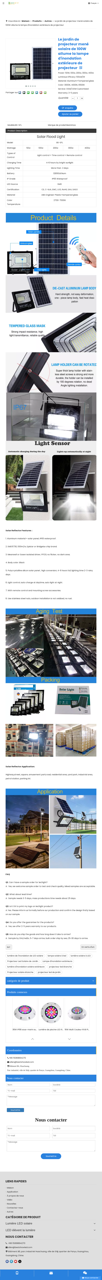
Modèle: (11, 125)
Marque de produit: (57, 125)
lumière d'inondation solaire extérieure (26, 966)
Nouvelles (11, 1203)
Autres (10, 1211)
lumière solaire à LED (81, 955)
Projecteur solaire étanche (20, 972)
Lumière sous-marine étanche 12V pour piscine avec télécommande (77, 1029)
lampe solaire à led (57, 955)
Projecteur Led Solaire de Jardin (22, 961)
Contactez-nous (15, 1207)
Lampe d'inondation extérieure (57, 961)
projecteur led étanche (60, 966)
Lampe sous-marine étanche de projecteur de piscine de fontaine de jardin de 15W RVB (24, 1029)
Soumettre (15, 1110)
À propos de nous (15, 1195)
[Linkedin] (11, 1261)
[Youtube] (15, 1261)
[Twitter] (19, 1261)
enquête (69, 108)
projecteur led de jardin (49, 972)
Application (12, 1191)
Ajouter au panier (70, 114)
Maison (10, 1187)
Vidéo (9, 1199)
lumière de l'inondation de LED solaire (25, 955)
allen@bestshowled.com (22, 1062)
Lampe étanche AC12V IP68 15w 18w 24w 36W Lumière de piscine (51, 1029)
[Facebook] (7, 1261)
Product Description (17, 130)
